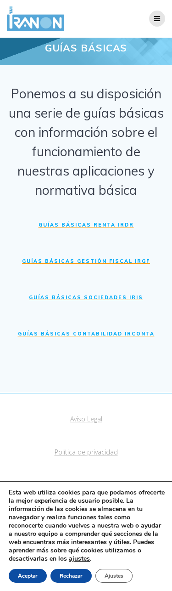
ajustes (79, 559)
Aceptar (28, 576)
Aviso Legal (86, 419)
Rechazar (71, 576)
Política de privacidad (86, 452)
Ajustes (114, 576)
